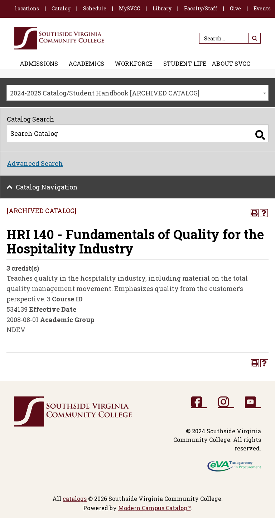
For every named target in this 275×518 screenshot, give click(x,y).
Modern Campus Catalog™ (154, 508)
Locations (26, 8)
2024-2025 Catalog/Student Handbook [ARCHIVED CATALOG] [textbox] (104, 93)
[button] (254, 38)
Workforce (134, 63)
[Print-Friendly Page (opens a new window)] (255, 213)
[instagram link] (226, 402)
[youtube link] (253, 402)
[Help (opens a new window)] (264, 213)
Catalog (61, 8)
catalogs (75, 498)
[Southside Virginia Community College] (59, 38)
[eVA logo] (234, 465)
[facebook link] (199, 402)
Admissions (39, 63)
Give (235, 8)
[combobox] (137, 93)
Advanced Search (35, 163)
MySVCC (129, 8)
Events (262, 8)
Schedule (94, 8)
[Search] (260, 134)
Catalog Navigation (47, 187)
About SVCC (231, 63)
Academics (86, 63)
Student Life (185, 63)
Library (162, 8)
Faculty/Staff (200, 8)
